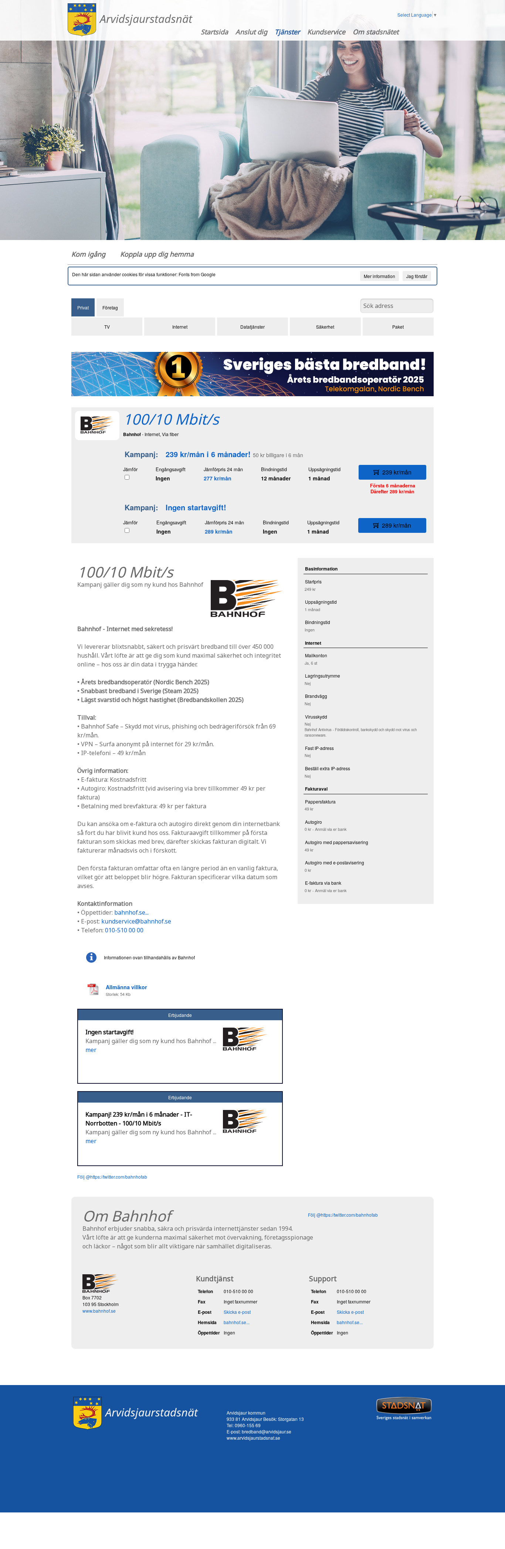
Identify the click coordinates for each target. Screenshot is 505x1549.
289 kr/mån (219, 531)
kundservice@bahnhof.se (136, 921)
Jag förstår (416, 276)
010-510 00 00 (124, 930)
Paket (398, 326)
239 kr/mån (396, 472)
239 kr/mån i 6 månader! (208, 454)
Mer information (379, 276)
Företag (110, 307)
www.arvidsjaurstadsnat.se (253, 1438)
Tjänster (287, 31)
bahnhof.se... (131, 912)
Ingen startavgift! (196, 507)
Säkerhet (325, 326)
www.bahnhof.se (99, 1311)
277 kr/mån (217, 478)
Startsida (214, 31)
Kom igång (88, 254)
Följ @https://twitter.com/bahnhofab (112, 1176)
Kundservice (326, 31)
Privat (83, 307)
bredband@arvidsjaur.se (266, 1431)
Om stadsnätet (376, 31)
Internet (179, 326)
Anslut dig (251, 31)
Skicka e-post (237, 1312)
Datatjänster (252, 326)
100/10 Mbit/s (171, 419)
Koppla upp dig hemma (157, 254)
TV (107, 326)
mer (90, 1050)
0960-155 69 (248, 1425)
